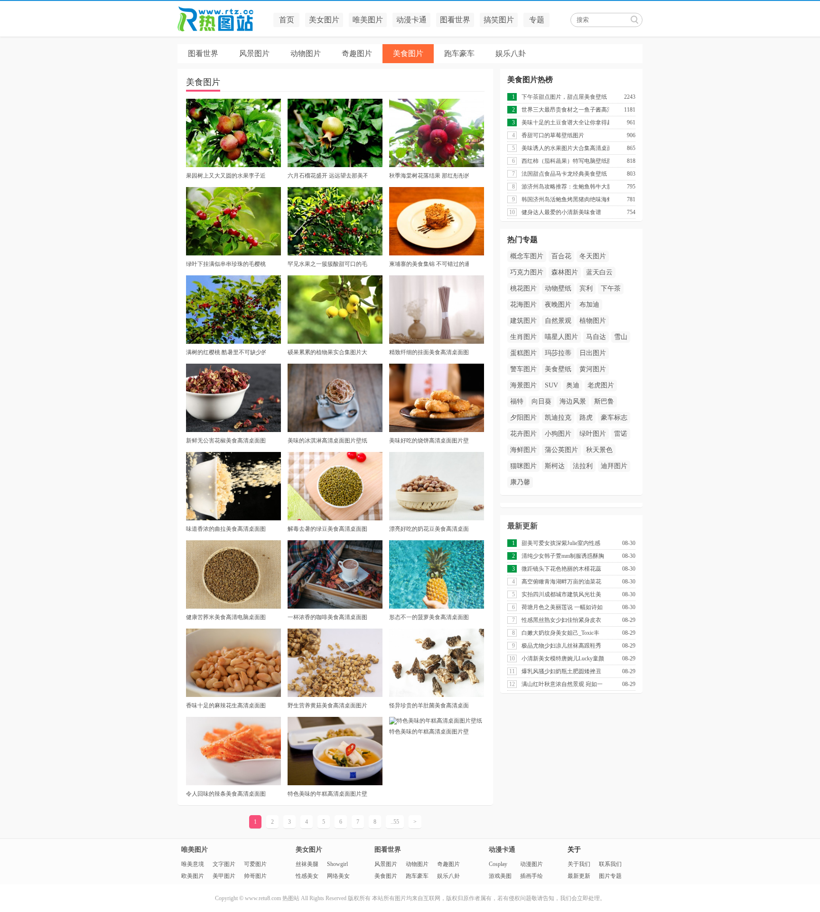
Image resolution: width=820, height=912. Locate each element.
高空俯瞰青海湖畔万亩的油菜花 (561, 581)
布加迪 (589, 304)
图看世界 (455, 20)
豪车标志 (614, 417)
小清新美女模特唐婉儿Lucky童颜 (563, 658)
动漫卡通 (411, 20)
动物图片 (305, 53)
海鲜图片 (523, 449)
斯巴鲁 (604, 401)
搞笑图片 (499, 20)
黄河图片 (592, 369)
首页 (286, 20)
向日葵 (541, 401)
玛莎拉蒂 (558, 353)
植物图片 (592, 320)
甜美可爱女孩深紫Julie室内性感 (561, 543)
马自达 (596, 336)
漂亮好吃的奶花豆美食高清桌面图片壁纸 (429, 529)
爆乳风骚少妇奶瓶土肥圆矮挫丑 (561, 671)
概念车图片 (526, 256)
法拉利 (583, 466)
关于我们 (579, 864)
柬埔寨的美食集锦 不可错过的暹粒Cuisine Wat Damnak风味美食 (429, 264)
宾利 (586, 288)
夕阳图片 (523, 417)
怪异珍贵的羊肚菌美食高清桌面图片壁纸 (429, 705)
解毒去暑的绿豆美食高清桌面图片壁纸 (327, 529)
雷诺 (620, 433)
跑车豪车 (459, 53)
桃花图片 (523, 288)
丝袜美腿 (307, 864)
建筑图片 (523, 320)
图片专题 (610, 876)
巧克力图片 (526, 272)
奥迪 (572, 385)
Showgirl (337, 864)
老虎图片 (600, 385)
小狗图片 (558, 433)
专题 (536, 20)
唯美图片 (368, 20)
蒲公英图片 (561, 449)
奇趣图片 (357, 53)
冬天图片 (592, 256)
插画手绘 (531, 876)
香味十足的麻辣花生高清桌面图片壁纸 (226, 705)
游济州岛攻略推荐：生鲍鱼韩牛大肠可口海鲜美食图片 (565, 186)
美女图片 (324, 20)
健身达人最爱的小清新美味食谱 (561, 212)
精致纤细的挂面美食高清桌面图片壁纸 (429, 352)
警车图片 (523, 369)
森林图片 (564, 272)
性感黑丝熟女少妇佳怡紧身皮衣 (561, 620)
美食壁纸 (558, 369)
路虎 (586, 417)
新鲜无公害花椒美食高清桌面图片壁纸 (226, 440)
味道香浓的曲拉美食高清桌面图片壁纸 (226, 529)
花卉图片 (523, 433)
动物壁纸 (558, 288)
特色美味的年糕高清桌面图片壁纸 (327, 793)
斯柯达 (555, 466)
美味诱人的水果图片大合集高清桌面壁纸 (565, 148)
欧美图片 (192, 876)
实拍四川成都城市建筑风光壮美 (561, 594)
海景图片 (523, 385)
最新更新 (522, 526)
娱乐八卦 (510, 53)
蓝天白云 (599, 272)
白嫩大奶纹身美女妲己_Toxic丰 (560, 633)
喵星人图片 (561, 336)
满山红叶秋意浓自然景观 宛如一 (562, 684)
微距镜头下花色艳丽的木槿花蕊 (561, 568)
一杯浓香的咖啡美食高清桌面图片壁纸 (327, 617)
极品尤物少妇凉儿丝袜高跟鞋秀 (561, 645)
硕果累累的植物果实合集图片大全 (327, 352)
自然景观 (558, 320)
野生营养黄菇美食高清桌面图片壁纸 (327, 705)
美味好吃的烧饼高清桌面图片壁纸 (429, 440)
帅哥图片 (255, 876)
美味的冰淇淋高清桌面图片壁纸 (327, 440)
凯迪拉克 (558, 417)
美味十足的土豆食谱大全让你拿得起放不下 (565, 122)
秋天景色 (599, 449)
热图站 (222, 19)
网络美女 (338, 876)
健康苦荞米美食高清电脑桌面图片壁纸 (226, 617)
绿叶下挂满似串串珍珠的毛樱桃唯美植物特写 (226, 264)
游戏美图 (500, 876)
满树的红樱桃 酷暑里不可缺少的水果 (226, 352)
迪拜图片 (614, 466)
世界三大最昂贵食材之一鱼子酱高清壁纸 (565, 109)
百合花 (561, 256)
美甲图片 (224, 876)
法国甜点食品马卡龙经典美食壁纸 (564, 173)
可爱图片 (255, 864)
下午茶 (611, 288)
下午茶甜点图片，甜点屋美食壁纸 (564, 97)
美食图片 (408, 53)
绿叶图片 (592, 433)
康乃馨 (520, 482)
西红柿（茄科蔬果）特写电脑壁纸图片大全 (565, 161)
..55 (395, 821)
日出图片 (592, 353)
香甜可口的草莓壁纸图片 (553, 135)
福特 (516, 401)
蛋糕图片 (523, 353)
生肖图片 (523, 336)
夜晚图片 (558, 304)
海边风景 (572, 401)
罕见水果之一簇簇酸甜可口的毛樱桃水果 (327, 264)
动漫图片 (531, 864)
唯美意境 (192, 864)
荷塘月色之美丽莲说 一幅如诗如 (562, 607)
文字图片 (224, 864)
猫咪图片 (523, 466)
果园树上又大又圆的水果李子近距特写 (226, 175)
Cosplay (498, 864)
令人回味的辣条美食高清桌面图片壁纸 (226, 793)
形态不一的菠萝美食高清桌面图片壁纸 (429, 617)
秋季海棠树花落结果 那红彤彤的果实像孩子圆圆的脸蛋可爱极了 (429, 175)
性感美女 (307, 876)
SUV (551, 385)
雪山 (620, 336)
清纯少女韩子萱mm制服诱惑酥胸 (563, 556)
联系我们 (610, 864)
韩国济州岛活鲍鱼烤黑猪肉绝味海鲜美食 (565, 199)
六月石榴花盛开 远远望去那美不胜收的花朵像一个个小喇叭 (327, 175)
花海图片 (523, 304)
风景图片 (254, 53)
